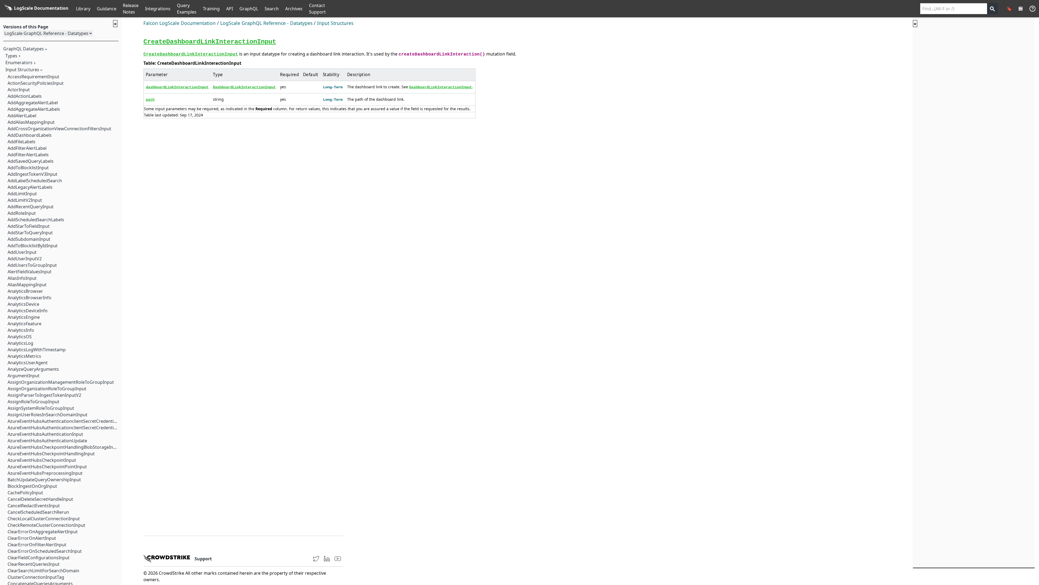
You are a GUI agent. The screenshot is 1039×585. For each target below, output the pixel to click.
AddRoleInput (22, 213)
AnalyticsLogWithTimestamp (37, 350)
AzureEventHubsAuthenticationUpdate (47, 441)
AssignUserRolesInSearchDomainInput (47, 415)
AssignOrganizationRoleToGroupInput (47, 389)
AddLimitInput (22, 194)
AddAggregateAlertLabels (34, 109)
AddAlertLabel (22, 116)
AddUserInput (22, 252)
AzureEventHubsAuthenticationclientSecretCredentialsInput (69, 421)
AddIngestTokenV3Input (32, 174)
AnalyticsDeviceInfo (28, 311)
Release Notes (131, 8)
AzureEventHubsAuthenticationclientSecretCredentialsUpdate (71, 428)
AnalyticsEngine (24, 317)
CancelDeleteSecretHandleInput (40, 499)
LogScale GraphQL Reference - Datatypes (266, 23)
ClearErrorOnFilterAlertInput (37, 545)
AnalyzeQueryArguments (33, 369)
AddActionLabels (25, 96)
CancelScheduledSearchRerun (38, 512)
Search (272, 9)
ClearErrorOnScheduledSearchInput (45, 551)
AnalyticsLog (20, 343)
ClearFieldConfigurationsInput (39, 558)
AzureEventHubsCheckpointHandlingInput (51, 454)
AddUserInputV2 (25, 259)
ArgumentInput (24, 376)
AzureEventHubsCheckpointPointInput (47, 467)
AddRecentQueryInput (31, 207)
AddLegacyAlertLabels (30, 187)
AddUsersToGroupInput (32, 265)
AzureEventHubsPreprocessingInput (45, 473)
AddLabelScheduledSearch (35, 181)
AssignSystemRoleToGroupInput (41, 408)
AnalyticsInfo (21, 330)
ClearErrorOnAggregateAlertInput (43, 532)
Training (211, 9)
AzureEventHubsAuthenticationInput (45, 434)
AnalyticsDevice (23, 304)
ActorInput (19, 90)
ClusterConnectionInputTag (36, 577)
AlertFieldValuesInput (29, 272)
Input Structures (22, 70)
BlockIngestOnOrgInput (32, 486)
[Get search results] (992, 8)
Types (11, 56)
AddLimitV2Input (25, 200)
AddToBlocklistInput (28, 168)
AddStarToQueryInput (30, 233)
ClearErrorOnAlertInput (32, 538)
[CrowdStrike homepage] (166, 558)
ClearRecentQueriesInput (34, 564)
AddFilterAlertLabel (27, 148)
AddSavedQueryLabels (31, 161)
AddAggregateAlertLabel (33, 103)
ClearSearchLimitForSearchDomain (43, 571)
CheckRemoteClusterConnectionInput (46, 525)
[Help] (1032, 8)
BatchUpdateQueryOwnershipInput (44, 480)
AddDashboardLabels (30, 135)
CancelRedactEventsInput (34, 506)
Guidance (106, 9)
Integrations (157, 9)
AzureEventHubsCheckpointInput (42, 460)
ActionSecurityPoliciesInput (36, 83)
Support (203, 559)
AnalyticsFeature (24, 324)
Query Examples (186, 8)
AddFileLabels (21, 142)
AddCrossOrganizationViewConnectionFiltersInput (59, 129)
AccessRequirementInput (33, 77)
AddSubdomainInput (29, 239)
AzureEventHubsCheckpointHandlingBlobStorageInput (64, 447)
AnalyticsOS (20, 337)
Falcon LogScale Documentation (179, 23)
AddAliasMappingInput (31, 122)
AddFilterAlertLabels (28, 155)
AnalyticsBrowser (25, 291)
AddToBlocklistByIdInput (33, 246)
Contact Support (317, 8)
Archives (294, 9)
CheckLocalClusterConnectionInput (44, 519)
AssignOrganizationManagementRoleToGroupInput (61, 382)
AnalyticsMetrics (24, 356)
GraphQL (248, 9)
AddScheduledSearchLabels (36, 220)
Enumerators (18, 63)
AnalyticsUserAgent (28, 363)
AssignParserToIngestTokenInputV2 (44, 395)
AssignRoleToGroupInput (33, 402)
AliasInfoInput (22, 278)
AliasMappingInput (27, 285)
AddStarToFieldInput (29, 226)
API (229, 9)
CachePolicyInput (25, 493)
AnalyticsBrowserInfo (29, 298)
